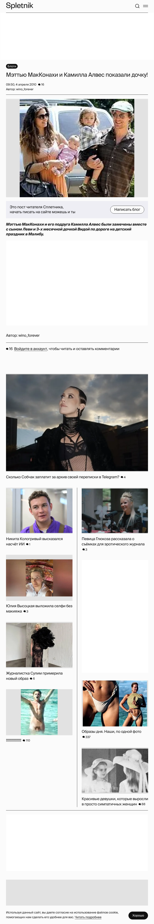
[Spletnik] (19, 5)
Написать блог (127, 209)
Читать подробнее (88, 917)
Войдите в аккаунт (30, 348)
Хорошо (138, 915)
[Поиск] (137, 6)
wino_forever (29, 335)
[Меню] (145, 6)
